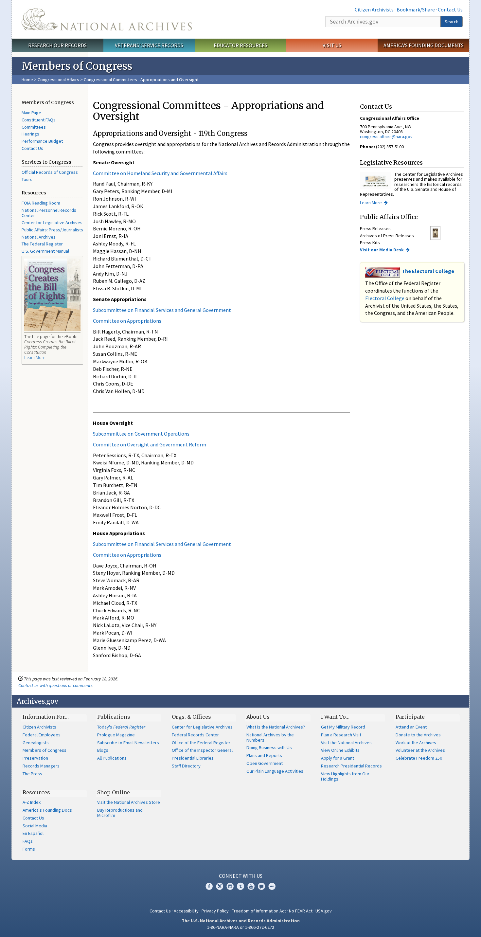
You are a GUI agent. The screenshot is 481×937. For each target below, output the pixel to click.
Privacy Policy (215, 911)
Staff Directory (186, 766)
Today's (121, 727)
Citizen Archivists (374, 9)
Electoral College (384, 298)
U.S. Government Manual (45, 251)
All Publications (112, 758)
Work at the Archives (416, 743)
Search (451, 22)
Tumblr (240, 886)
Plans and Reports (264, 755)
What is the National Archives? (275, 727)
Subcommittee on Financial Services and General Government (162, 310)
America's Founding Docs (47, 810)
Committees (34, 127)
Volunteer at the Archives (420, 750)
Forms (29, 849)
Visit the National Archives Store (128, 802)
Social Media (35, 826)
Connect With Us (240, 876)
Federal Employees (42, 735)
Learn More (34, 357)
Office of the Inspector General (202, 750)
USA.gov (323, 911)
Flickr (272, 886)
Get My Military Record (343, 727)
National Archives (39, 237)
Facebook (209, 886)
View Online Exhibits (340, 750)
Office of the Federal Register (201, 743)
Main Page (31, 113)
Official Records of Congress (50, 172)
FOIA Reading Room (41, 203)
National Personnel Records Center (49, 212)
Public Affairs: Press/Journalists (52, 230)
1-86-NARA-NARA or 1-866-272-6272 (240, 927)
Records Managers (41, 766)
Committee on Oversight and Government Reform (149, 444)
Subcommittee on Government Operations (141, 433)
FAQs (28, 841)
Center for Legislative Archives (52, 222)
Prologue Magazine (116, 735)
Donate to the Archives (418, 735)
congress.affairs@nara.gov (386, 136)
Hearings (30, 134)
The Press (32, 774)
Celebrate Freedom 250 (419, 758)
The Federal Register (42, 244)
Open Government (264, 763)
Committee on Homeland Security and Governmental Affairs (160, 173)
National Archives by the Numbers (270, 737)
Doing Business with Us (269, 747)
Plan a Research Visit (341, 735)
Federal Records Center (195, 735)
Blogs (102, 750)
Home (27, 79)
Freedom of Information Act (259, 911)
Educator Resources (240, 45)
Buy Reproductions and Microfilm (120, 812)
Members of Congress (44, 750)
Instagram (230, 886)
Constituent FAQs (39, 120)
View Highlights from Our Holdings (345, 776)
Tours (27, 179)
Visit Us (332, 45)
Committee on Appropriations (127, 320)
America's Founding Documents (423, 45)
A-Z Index (32, 802)
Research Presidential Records (351, 766)
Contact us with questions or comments (55, 685)
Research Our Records (57, 45)
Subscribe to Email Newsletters (128, 743)
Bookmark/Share (416, 9)
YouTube (251, 886)
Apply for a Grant (337, 758)
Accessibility (186, 911)
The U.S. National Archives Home (107, 19)
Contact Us (450, 9)
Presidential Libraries (193, 758)
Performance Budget (42, 141)
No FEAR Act (300, 911)
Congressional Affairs (58, 79)
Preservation (35, 758)
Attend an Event (411, 727)
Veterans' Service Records (149, 45)
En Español (33, 833)
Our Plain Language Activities (274, 771)
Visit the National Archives (346, 743)
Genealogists (36, 743)
